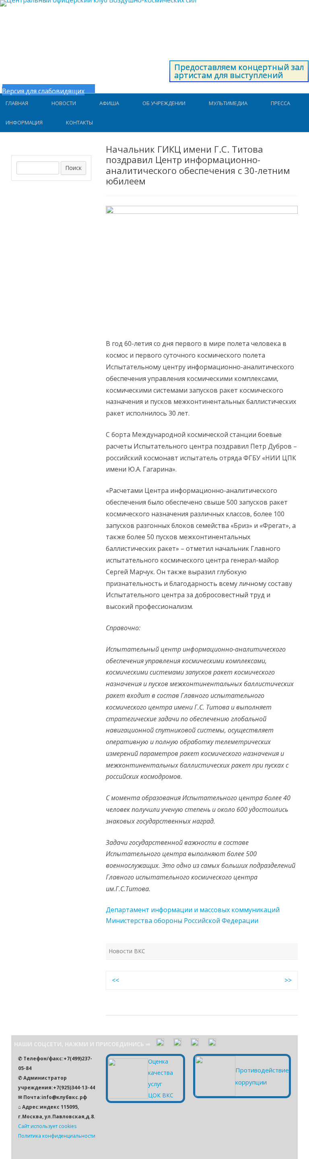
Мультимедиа (228, 103)
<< (115, 980)
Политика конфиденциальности (56, 1135)
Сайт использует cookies (47, 1126)
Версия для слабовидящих (43, 91)
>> (288, 980)
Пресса (280, 103)
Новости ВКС (127, 951)
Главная (17, 103)
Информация (24, 122)
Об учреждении (163, 103)
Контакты (79, 122)
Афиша (109, 103)
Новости (64, 103)
